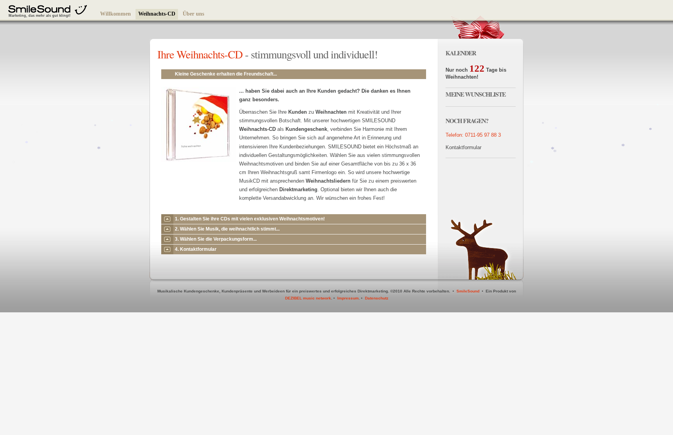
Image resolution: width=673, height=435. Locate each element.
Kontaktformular (463, 147)
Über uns (193, 14)
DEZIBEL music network (308, 298)
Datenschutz (376, 298)
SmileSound (467, 291)
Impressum (348, 298)
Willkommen (115, 14)
